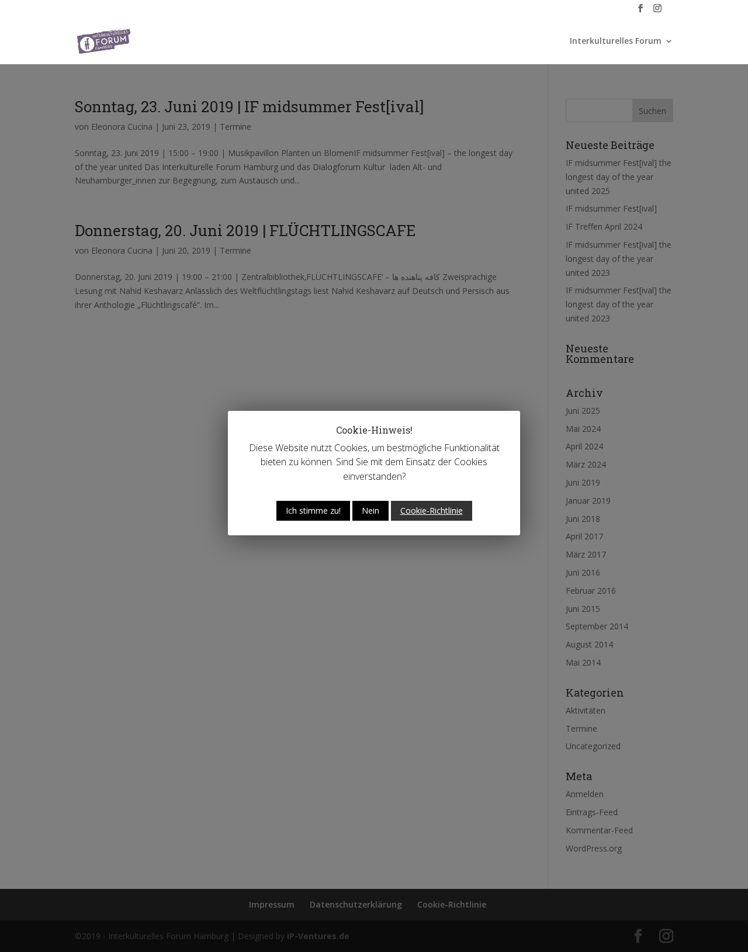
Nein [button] (370, 510)
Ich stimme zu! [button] (313, 510)
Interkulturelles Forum (616, 41)
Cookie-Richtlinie (431, 510)
